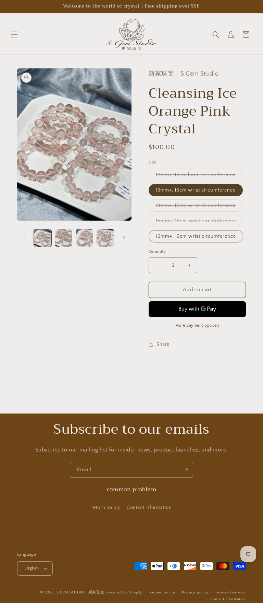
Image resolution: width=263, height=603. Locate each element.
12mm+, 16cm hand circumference (199, 176)
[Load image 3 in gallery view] (84, 238)
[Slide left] (24, 237)
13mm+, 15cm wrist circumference (199, 207)
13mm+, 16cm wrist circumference (196, 190)
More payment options (197, 325)
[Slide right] (124, 237)
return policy (105, 507)
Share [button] (163, 344)
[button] (14, 34)
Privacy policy (195, 592)
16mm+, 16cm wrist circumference (196, 236)
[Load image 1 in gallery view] (42, 238)
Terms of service (230, 592)
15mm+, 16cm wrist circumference (199, 222)
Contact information (149, 507)
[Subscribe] (185, 470)
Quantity (157, 251)
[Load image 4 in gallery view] (105, 238)
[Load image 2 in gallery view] (63, 238)
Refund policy (162, 592)
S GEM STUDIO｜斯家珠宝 (80, 592)
